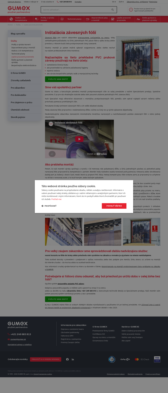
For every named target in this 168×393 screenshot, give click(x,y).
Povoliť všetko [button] (114, 206)
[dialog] (84, 196)
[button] (49, 206)
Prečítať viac (56, 199)
